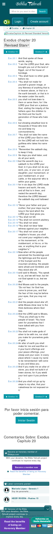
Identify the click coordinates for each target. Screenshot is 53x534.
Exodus (15, 28)
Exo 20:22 (13, 313)
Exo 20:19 (13, 272)
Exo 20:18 (13, 252)
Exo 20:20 (13, 284)
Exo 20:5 (12, 99)
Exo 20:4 (12, 81)
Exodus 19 (13, 51)
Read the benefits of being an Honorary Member (14, 525)
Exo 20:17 (13, 231)
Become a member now (26, 467)
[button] (4, 4)
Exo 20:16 (13, 225)
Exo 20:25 (13, 366)
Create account (39, 21)
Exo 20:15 (13, 222)
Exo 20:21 (13, 301)
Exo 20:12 (13, 205)
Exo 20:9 (12, 155)
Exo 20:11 (13, 184)
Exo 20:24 (13, 343)
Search (42, 11)
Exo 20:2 (12, 64)
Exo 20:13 (13, 216)
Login (18, 21)
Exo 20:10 (13, 160)
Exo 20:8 (12, 149)
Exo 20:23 (13, 331)
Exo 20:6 (12, 122)
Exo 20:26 (13, 381)
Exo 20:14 (13, 219)
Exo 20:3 (12, 75)
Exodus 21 (40, 51)
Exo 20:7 (12, 134)
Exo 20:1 (12, 58)
